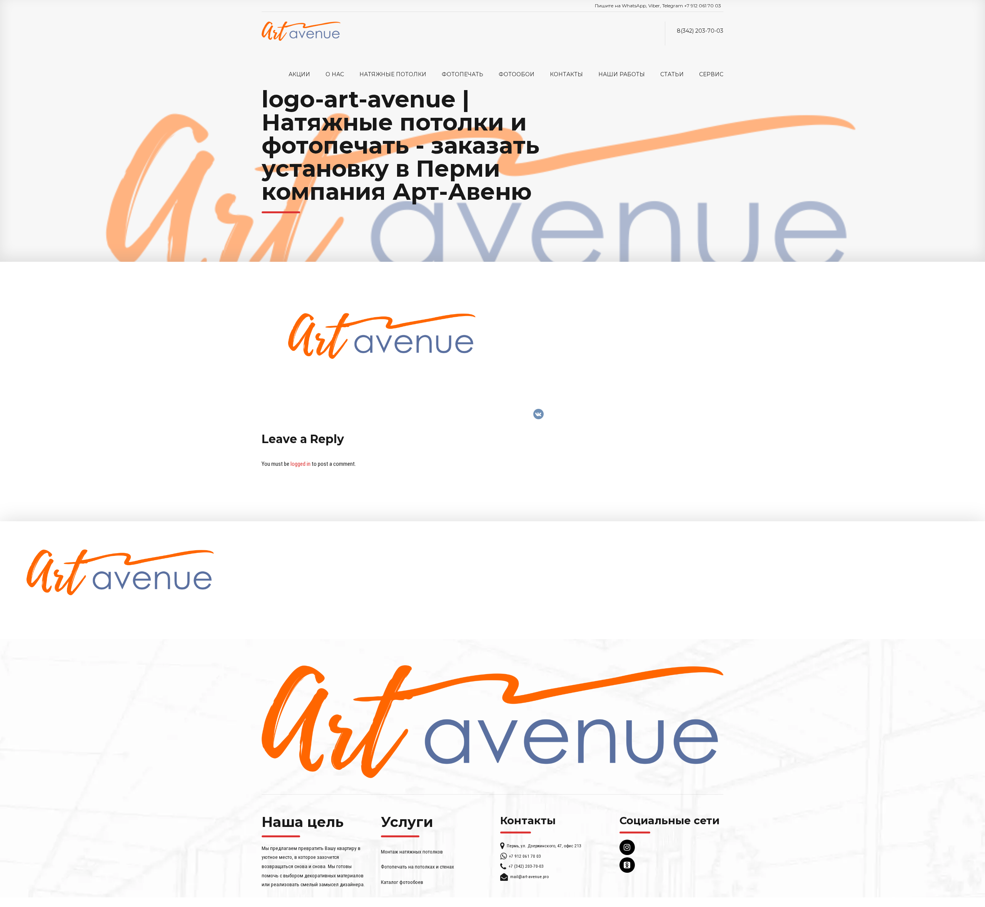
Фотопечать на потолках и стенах (417, 866)
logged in (300, 463)
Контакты (566, 74)
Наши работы (621, 74)
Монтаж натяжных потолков (412, 851)
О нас (335, 74)
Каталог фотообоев (402, 882)
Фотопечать (462, 74)
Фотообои (516, 74)
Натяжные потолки (392, 74)
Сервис (711, 74)
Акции (299, 74)
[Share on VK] (538, 414)
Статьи (672, 74)
